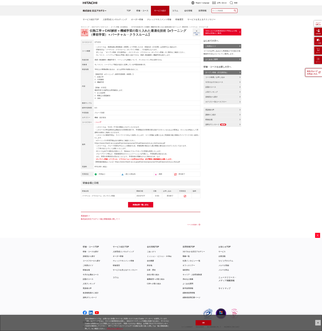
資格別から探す (211, 97)
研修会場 (208, 119)
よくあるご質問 (211, 59)
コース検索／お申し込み (215, 77)
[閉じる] (318, 322)
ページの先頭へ (192, 225)
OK (203, 323)
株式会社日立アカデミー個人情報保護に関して (99, 219)
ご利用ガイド (210, 46)
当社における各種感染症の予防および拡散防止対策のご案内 (221, 32)
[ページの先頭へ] (317, 235)
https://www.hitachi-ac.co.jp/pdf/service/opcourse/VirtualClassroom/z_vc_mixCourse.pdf (130, 143)
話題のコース (210, 87)
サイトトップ (85, 27)
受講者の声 (209, 110)
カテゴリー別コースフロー (216, 102)
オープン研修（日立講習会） (120, 27)
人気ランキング (211, 92)
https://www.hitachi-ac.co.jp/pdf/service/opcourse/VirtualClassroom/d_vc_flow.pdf (147, 162)
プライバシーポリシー (115, 328)
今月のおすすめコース (214, 82)
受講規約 (84, 216)
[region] (161, 323)
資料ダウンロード (212, 124)
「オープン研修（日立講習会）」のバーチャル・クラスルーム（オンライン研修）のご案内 (137, 52)
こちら (97, 122)
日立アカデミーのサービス (100, 27)
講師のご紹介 (210, 115)
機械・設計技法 (100, 117)
